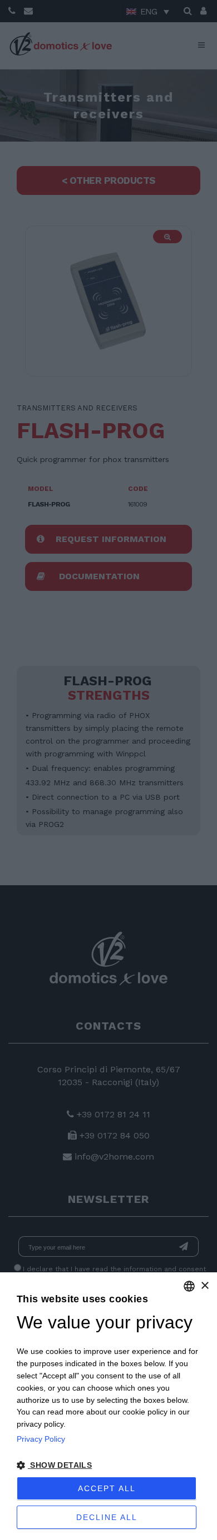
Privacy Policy (41, 1438)
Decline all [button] (106, 1517)
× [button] (204, 1286)
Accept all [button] (107, 1488)
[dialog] (108, 1406)
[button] (108, 1465)
